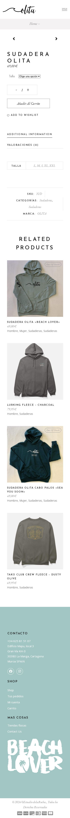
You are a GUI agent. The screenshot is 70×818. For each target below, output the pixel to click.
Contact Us (14, 731)
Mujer (23, 331)
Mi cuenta (13, 702)
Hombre (12, 331)
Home (33, 23)
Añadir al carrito (28, 103)
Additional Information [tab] (29, 134)
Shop (10, 690)
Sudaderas (46, 200)
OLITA (41, 213)
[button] (22, 115)
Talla (12, 76)
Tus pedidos (15, 696)
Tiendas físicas (16, 725)
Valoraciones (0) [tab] (23, 145)
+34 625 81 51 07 (19, 641)
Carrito (11, 708)
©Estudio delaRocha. (33, 802)
